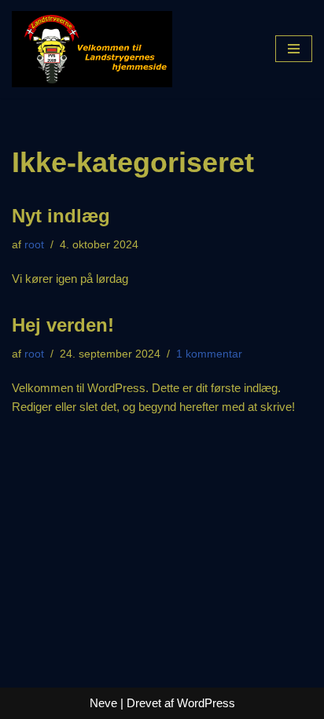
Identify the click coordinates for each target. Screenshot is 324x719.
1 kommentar (209, 354)
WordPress (206, 703)
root (34, 245)
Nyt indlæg (61, 215)
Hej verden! (63, 325)
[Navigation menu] (293, 48)
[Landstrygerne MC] (92, 49)
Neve (103, 703)
